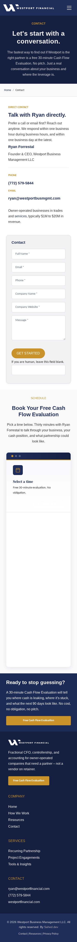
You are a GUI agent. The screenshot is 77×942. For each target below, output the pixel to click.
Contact (14, 826)
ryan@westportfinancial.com (28, 888)
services (21, 216)
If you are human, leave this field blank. (37, 362)
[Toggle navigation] (69, 7)
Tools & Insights (19, 864)
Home (7, 90)
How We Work (18, 813)
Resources (16, 820)
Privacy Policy (51, 933)
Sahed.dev (51, 927)
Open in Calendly (49, 503)
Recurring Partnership (24, 851)
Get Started (28, 353)
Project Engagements (24, 857)
